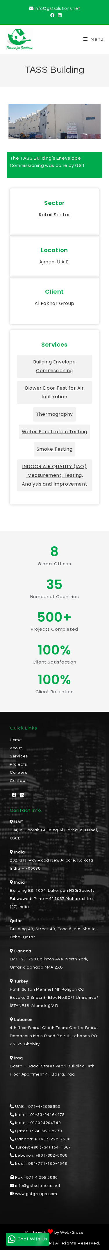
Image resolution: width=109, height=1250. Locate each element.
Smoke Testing (55, 449)
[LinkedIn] (22, 795)
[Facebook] (14, 795)
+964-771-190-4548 (46, 1164)
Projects (18, 764)
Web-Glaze (71, 1233)
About (16, 748)
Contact (18, 781)
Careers (18, 773)
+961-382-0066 (51, 1155)
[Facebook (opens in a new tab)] (51, 15)
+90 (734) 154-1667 (51, 1147)
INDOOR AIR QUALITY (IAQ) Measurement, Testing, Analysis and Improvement (54, 475)
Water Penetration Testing (54, 431)
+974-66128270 (46, 1131)
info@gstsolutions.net (57, 8)
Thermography (54, 414)
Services (19, 756)
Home (16, 740)
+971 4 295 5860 (41, 1178)
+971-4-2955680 (43, 1107)
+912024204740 (44, 1123)
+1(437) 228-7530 (53, 1139)
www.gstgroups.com (36, 1194)
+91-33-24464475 (46, 1115)
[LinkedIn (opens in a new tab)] (58, 15)
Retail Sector (54, 214)
